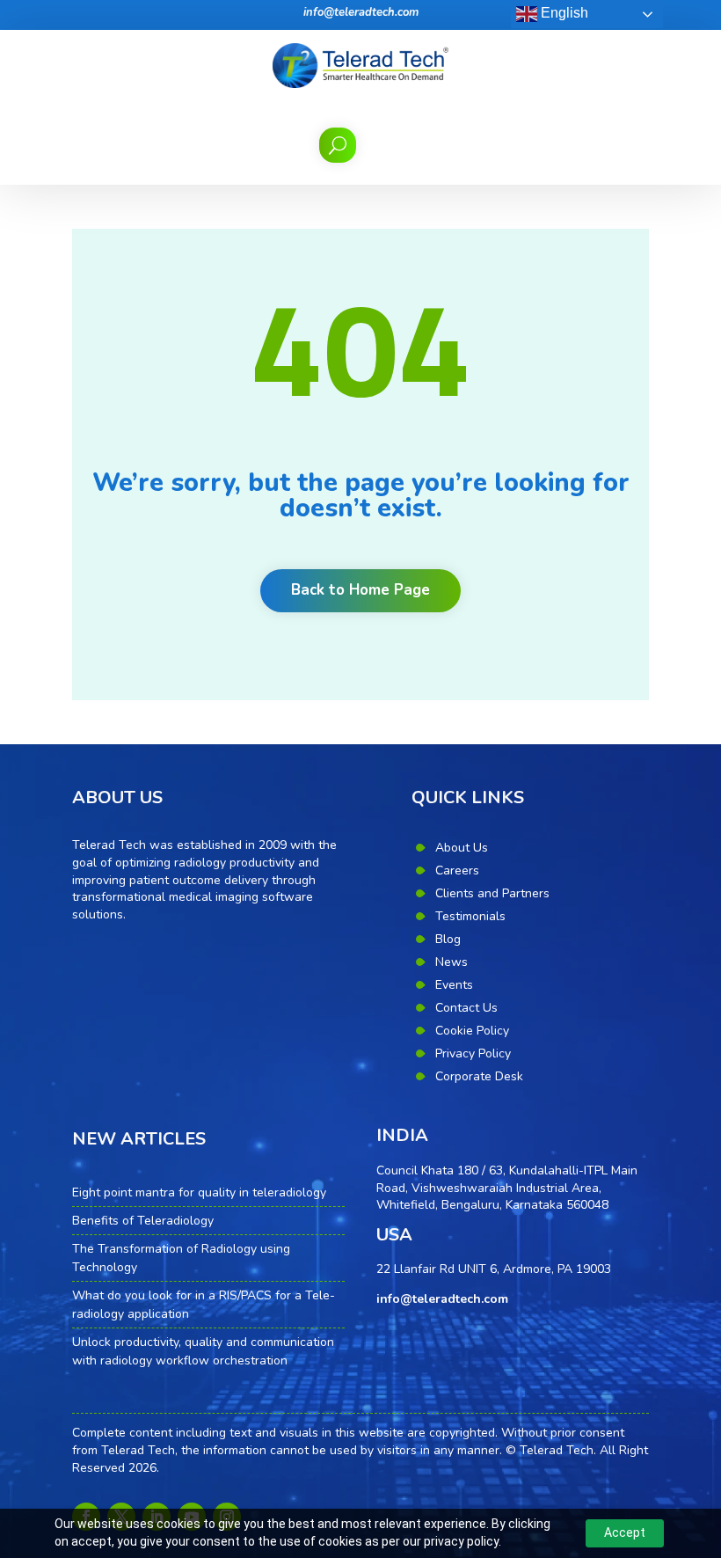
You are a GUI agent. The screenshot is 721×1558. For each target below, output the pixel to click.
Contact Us (466, 1007)
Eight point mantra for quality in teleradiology (199, 1192)
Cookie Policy (472, 1030)
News (451, 962)
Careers (457, 870)
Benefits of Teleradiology (143, 1220)
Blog (448, 939)
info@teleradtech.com (361, 12)
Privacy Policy (473, 1053)
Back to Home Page (360, 590)
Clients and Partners (492, 893)
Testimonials (470, 916)
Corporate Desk (479, 1076)
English (562, 12)
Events (454, 984)
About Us (461, 847)
